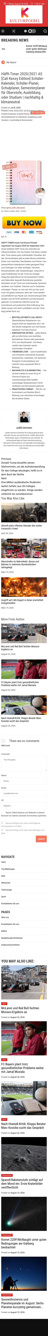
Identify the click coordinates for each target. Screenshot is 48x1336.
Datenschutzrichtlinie (10, 945)
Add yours (5, 745)
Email (3, 788)
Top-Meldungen (8, 869)
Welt (3, 876)
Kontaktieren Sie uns (10, 903)
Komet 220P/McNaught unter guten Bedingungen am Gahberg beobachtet (32, 48)
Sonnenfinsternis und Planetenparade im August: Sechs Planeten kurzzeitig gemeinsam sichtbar (22, 1305)
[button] (43, 39)
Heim (3, 862)
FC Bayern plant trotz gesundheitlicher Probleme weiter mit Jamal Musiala (20, 684)
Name (3, 775)
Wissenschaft (6, 1175)
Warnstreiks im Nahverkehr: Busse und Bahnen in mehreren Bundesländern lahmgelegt (20, 564)
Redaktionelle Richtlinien (12, 938)
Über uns (5, 917)
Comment (5, 754)
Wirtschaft (5, 883)
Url (2, 800)
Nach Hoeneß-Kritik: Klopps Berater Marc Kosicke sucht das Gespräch (21, 719)
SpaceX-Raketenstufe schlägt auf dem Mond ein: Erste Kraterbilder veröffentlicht (22, 1183)
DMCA (4, 931)
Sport (3, 896)
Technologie (6, 890)
